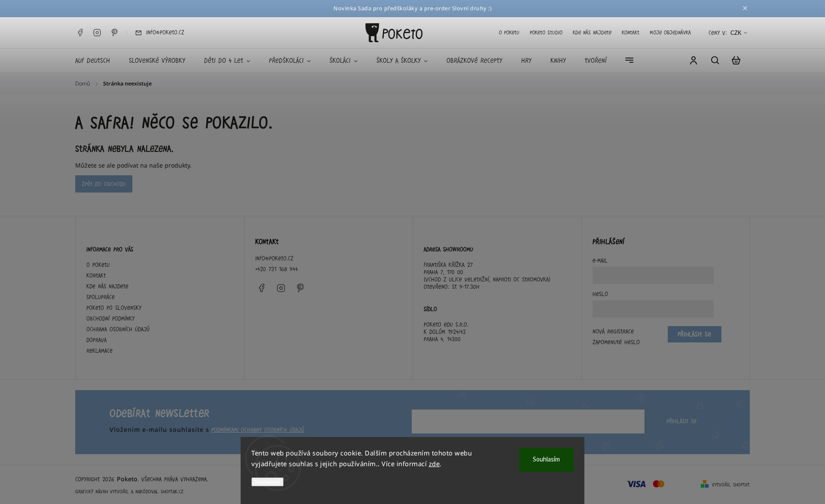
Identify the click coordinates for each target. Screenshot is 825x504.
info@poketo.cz (274, 258)
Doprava (96, 340)
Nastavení (267, 482)
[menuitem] (97, 61)
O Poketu (509, 32)
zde (434, 463)
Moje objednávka (670, 32)
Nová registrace (613, 331)
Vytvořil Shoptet (731, 484)
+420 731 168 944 (276, 269)
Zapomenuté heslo (616, 342)
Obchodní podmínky (110, 318)
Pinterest (114, 32)
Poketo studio (546, 32)
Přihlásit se (681, 421)
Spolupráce (100, 297)
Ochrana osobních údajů (118, 329)
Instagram (97, 32)
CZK (736, 33)
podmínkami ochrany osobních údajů (257, 430)
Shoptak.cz (172, 491)
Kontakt (630, 32)
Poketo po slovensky (113, 308)
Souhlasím (546, 459)
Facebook (80, 32)
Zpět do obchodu (104, 184)
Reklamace (99, 351)
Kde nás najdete (592, 32)
